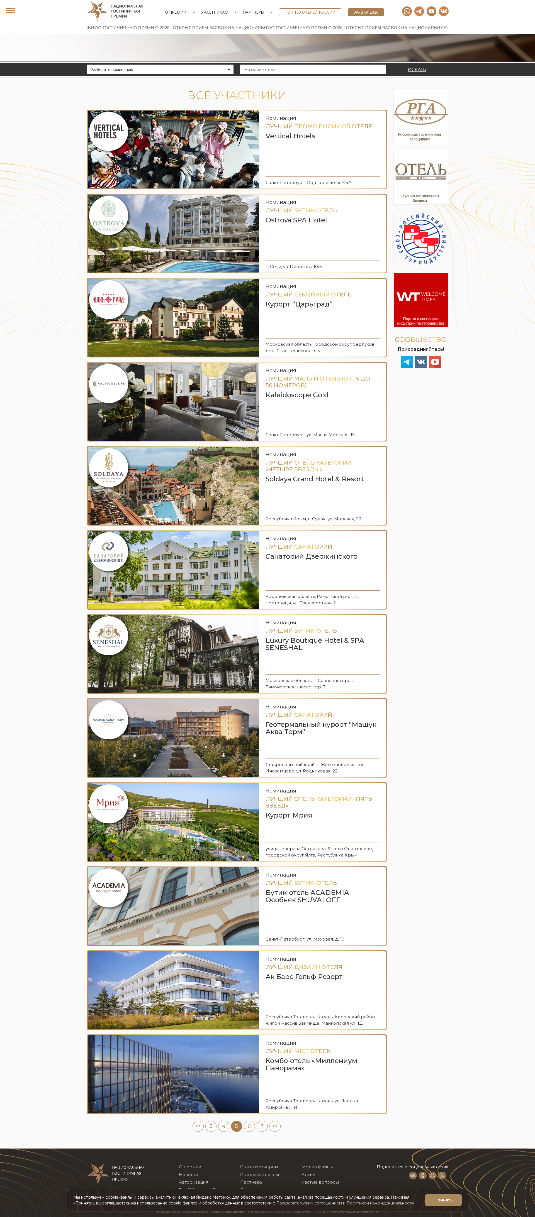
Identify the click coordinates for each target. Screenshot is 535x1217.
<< (198, 1126)
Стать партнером (259, 1166)
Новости (188, 1174)
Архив (308, 1174)
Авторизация (193, 1182)
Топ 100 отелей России (310, 12)
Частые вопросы (320, 1182)
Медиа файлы (317, 1166)
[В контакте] (444, 11)
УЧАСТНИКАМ (214, 12)
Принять (443, 1200)
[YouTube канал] (431, 11)
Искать (417, 69)
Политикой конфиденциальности (380, 1203)
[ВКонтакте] (413, 1175)
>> (275, 1126)
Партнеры (253, 12)
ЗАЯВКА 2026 (366, 12)
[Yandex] (419, 11)
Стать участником (259, 1174)
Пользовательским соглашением (309, 1203)
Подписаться (450, 1181)
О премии (175, 12)
